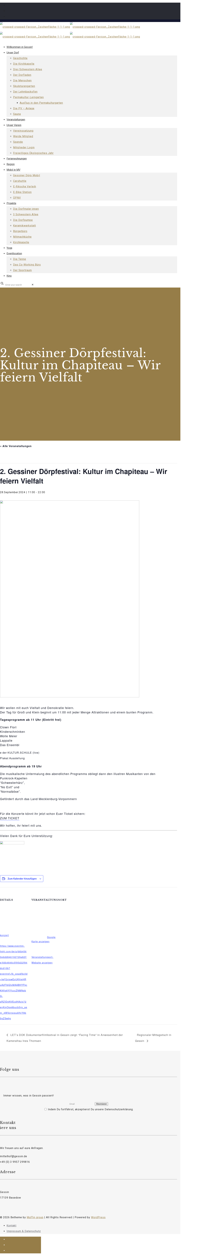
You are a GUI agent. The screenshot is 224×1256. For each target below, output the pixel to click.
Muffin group (35, 1217)
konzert (4, 935)
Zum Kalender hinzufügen (22, 878)
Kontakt (11, 1225)
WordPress (98, 1217)
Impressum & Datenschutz (24, 1231)
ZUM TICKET (9, 818)
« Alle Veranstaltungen (16, 446)
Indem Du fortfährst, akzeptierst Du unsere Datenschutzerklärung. (90, 1109)
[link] (32, 284)
